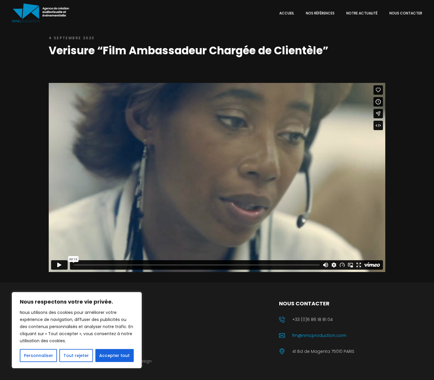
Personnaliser (38, 355)
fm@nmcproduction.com (319, 335)
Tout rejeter (76, 355)
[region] (77, 330)
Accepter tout (114, 355)
